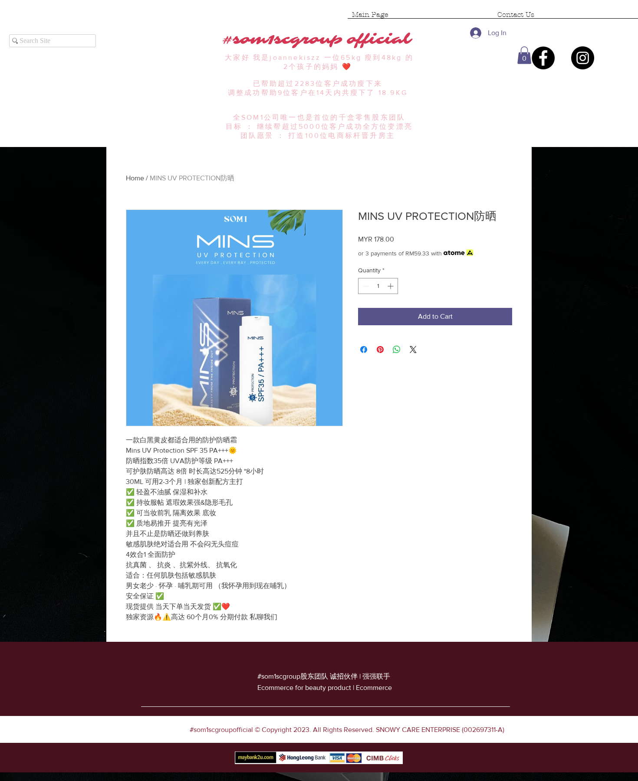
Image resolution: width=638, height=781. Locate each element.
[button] (524, 55)
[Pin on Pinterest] (380, 349)
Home (135, 178)
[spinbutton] (378, 286)
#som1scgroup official (319, 39)
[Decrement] (364, 286)
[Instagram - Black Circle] (582, 57)
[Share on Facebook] (363, 349)
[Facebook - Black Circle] (543, 57)
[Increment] (391, 286)
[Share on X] (413, 349)
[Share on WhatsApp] (396, 349)
